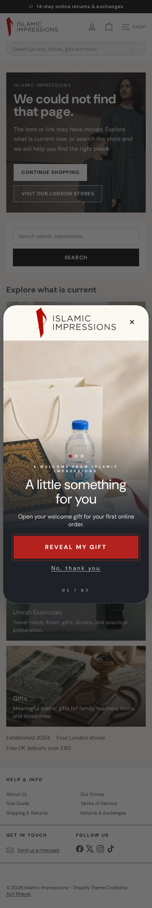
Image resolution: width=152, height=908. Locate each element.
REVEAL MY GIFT (76, 547)
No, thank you (76, 568)
